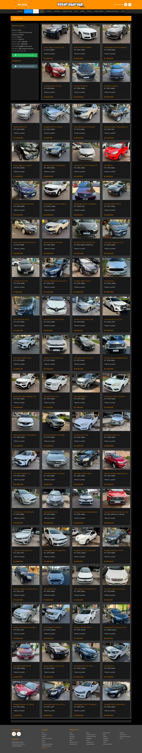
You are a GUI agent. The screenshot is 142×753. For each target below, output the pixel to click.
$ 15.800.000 (48, 97)
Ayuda (43, 740)
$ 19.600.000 (78, 715)
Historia (43, 742)
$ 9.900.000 (78, 176)
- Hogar (104, 742)
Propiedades (88, 738)
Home (43, 732)
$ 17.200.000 (78, 446)
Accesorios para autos (90, 734)
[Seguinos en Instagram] (125, 4)
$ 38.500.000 (109, 523)
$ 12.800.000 (78, 292)
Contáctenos (44, 747)
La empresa (44, 734)
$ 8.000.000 (78, 215)
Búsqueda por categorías (47, 744)
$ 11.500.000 (18, 176)
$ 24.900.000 (18, 484)
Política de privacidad (46, 746)
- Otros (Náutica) (106, 732)
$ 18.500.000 (48, 176)
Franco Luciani (49, 54)
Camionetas (72, 736)
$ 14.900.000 (109, 138)
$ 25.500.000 (48, 215)
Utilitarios (72, 734)
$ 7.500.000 (17, 292)
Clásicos (87, 732)
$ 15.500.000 (108, 215)
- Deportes (121, 732)
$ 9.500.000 (48, 138)
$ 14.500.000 (18, 138)
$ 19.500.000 (78, 253)
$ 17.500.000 (108, 58)
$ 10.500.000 (108, 407)
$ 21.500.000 (108, 369)
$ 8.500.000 (78, 330)
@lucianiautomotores (26, 48)
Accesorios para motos (91, 736)
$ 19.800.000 (109, 446)
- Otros (120, 738)
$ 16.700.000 (18, 523)
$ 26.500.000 (78, 138)
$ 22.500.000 (48, 253)
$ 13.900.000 (78, 97)
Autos (71, 732)
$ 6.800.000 (17, 677)
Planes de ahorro (73, 744)
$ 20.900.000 (48, 638)
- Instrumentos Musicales (124, 736)
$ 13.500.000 (108, 484)
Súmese (43, 736)
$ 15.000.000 (78, 484)
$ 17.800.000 (18, 369)
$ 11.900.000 (48, 58)
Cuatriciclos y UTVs (74, 742)
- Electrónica (105, 738)
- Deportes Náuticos (90, 744)
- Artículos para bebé (107, 744)
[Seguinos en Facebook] (129, 4)
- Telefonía (105, 736)
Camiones (72, 738)
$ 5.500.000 (48, 484)
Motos (71, 740)
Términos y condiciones (47, 738)
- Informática (105, 740)
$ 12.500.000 (78, 407)
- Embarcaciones (89, 742)
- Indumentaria (122, 734)
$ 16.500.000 (78, 58)
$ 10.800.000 (18, 638)
